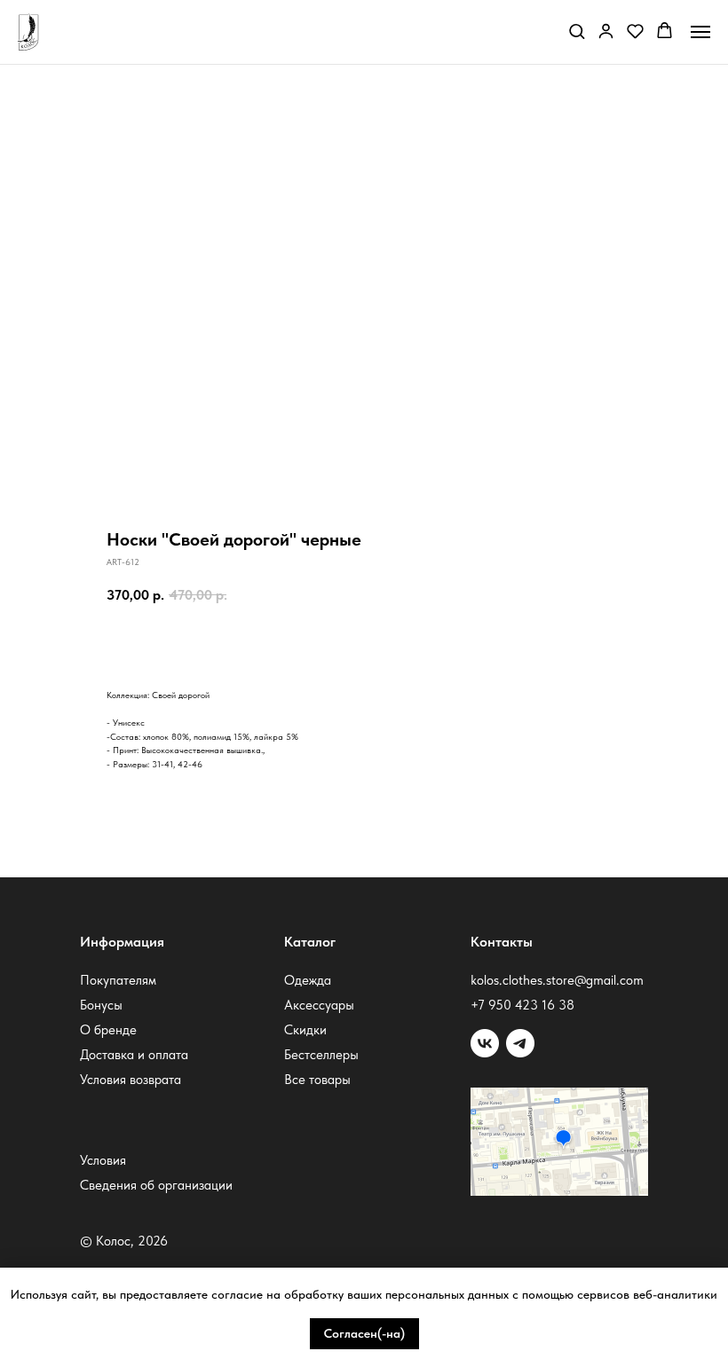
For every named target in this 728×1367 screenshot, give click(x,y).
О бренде (108, 1030)
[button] (576, 30)
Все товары (317, 1080)
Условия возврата (130, 1080)
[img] (520, 1043)
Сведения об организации (156, 1185)
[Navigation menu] (700, 32)
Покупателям (118, 980)
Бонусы (101, 1005)
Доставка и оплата (134, 1055)
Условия (103, 1160)
